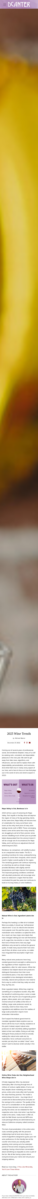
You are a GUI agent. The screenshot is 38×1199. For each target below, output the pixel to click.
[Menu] (4, 5)
